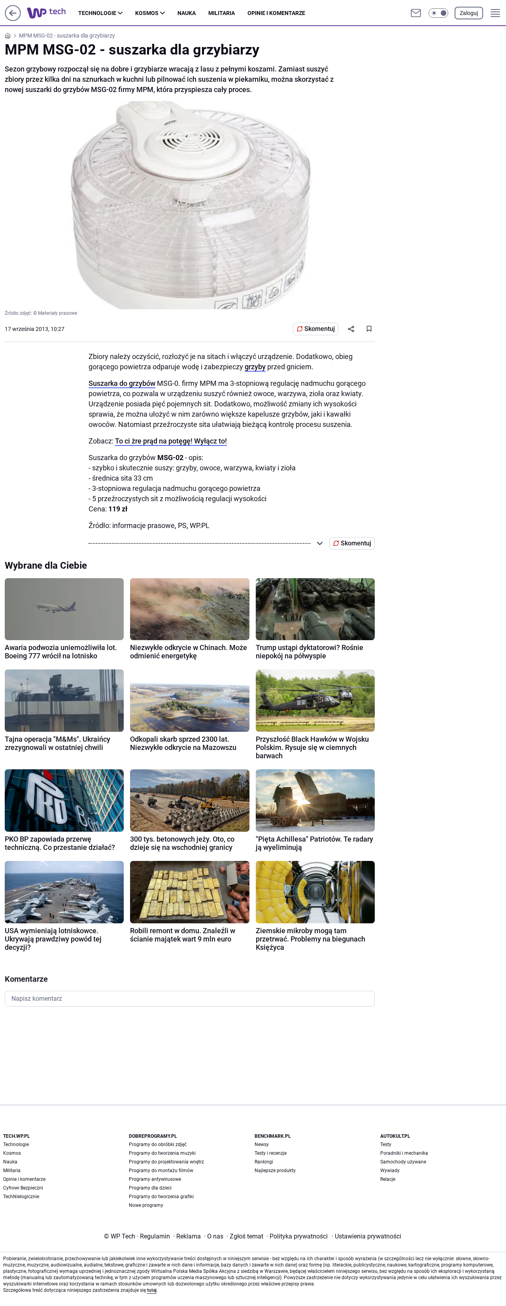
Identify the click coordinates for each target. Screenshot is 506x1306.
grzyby (255, 367)
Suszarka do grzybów (122, 383)
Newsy (262, 1144)
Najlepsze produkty (275, 1170)
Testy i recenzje (271, 1153)
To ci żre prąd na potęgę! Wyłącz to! (171, 441)
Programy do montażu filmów (161, 1170)
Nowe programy (146, 1205)
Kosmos (147, 13)
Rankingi (264, 1162)
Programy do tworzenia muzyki (162, 1153)
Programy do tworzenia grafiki (161, 1196)
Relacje (387, 1179)
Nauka (186, 13)
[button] (438, 13)
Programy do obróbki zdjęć (158, 1144)
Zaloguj (469, 13)
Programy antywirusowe (155, 1179)
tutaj (152, 1290)
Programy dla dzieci (150, 1188)
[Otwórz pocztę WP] (416, 13)
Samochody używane (403, 1162)
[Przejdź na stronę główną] (13, 19)
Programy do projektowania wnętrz (166, 1162)
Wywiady (390, 1170)
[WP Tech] (52, 13)
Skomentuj (319, 329)
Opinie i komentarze (276, 13)
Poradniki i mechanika (404, 1153)
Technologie (97, 13)
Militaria (221, 13)
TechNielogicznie (21, 1196)
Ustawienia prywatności (366, 1236)
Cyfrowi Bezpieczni (23, 1188)
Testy (385, 1144)
